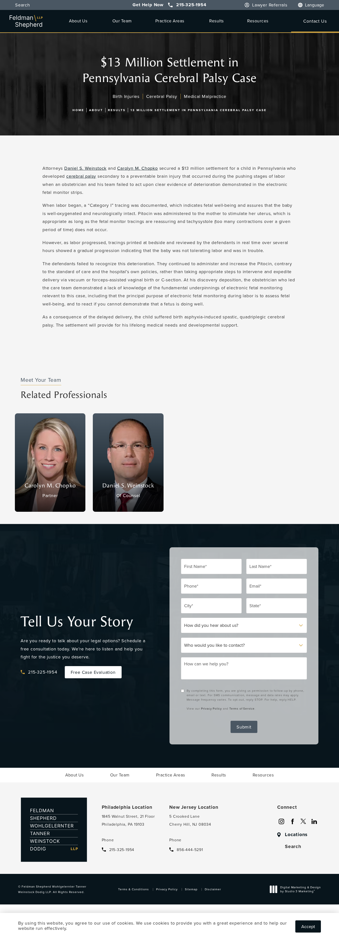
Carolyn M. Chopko (137, 168)
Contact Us (315, 21)
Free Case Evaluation (93, 672)
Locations (296, 834)
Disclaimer (213, 889)
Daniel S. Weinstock (85, 168)
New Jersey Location (193, 807)
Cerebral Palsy (161, 96)
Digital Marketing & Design (300, 890)
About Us (78, 21)
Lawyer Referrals (269, 4)
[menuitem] (281, 821)
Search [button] (22, 4)
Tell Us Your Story (77, 621)
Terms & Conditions (133, 889)
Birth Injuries (126, 96)
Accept (308, 926)
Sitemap (191, 889)
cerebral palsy (81, 176)
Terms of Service (242, 708)
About (96, 110)
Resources (258, 21)
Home (78, 110)
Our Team (122, 21)
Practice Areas (169, 21)
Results (216, 21)
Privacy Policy (211, 708)
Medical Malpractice (205, 96)
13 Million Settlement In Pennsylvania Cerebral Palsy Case (199, 110)
